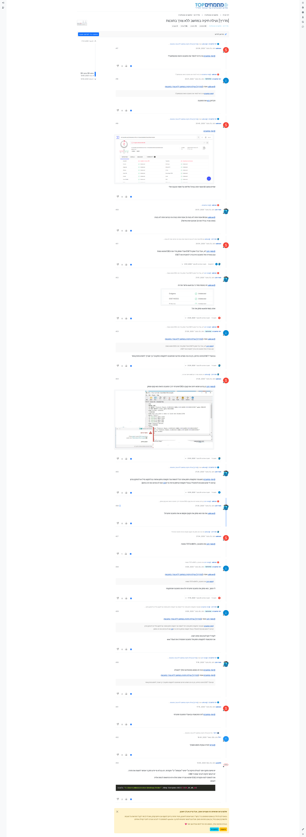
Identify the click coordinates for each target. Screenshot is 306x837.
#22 (117, 277)
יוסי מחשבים (213, 44)
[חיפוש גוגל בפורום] (303, 22)
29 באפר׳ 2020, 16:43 (206, 737)
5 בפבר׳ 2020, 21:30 (202, 506)
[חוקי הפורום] (303, 3)
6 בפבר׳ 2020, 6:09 (193, 611)
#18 (117, 79)
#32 (117, 737)
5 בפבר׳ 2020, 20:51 (202, 210)
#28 (117, 567)
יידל (219, 737)
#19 (117, 123)
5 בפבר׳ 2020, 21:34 (203, 536)
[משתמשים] (303, 17)
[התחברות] (3, 3)
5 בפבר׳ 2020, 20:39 (203, 48)
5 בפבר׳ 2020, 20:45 (203, 123)
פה (164, 483)
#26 (117, 506)
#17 (117, 48)
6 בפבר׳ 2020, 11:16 (203, 662)
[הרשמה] (3, 8)
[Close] (117, 811)
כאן (208, 100)
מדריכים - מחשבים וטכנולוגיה (218, 26)
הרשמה (223, 829)
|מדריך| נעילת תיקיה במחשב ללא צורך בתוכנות (184, 44)
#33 (117, 763)
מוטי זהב (218, 210)
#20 (117, 210)
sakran (218, 48)
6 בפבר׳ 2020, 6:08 (193, 567)
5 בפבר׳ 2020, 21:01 (203, 277)
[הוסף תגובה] (131, 66)
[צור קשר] (303, 27)
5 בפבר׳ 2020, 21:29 (202, 472)
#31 (117, 707)
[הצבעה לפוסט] (126, 66)
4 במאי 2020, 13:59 (204, 763)
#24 (117, 379)
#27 (117, 536)
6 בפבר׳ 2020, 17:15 (204, 707)
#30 (117, 662)
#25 (117, 472)
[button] (303, 829)
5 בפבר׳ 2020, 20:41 (192, 79)
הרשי (215, 733)
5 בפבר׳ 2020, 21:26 (192, 331)
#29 (117, 611)
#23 (117, 331)
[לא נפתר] (303, 12)
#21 (117, 244)
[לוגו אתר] (211, 6)
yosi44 (218, 763)
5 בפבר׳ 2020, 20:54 (203, 244)
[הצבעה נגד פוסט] (118, 66)
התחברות (214, 829)
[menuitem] (3, 3)
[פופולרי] (303, 8)
